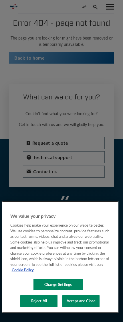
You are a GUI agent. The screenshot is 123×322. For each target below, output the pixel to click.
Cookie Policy (23, 269)
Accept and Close (81, 300)
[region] (60, 257)
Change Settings (58, 284)
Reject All (39, 300)
